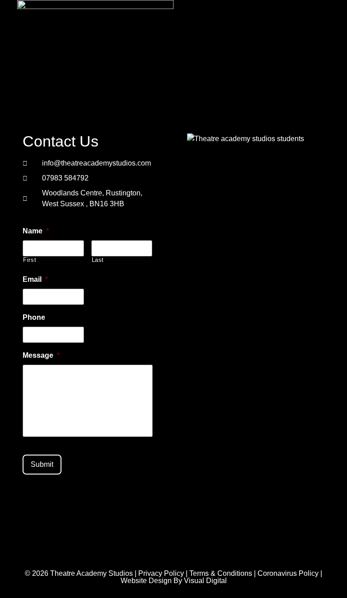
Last (98, 260)
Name (36, 231)
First (29, 260)
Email (35, 279)
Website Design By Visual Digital (174, 580)
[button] (244, 52)
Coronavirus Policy (288, 573)
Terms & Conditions (220, 573)
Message (41, 355)
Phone (34, 317)
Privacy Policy (161, 573)
